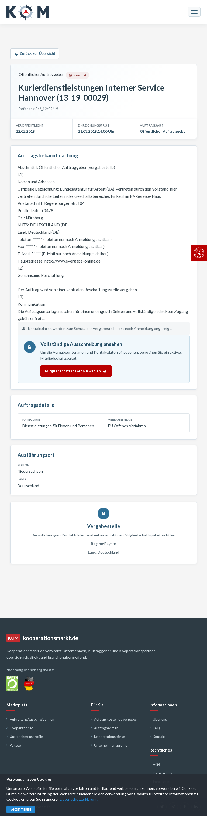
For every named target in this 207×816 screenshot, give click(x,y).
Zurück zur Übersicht (37, 54)
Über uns (160, 719)
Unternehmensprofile (26, 737)
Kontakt (159, 737)
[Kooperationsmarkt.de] (27, 11)
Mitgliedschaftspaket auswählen (73, 371)
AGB (156, 764)
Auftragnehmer (106, 728)
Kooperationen (21, 728)
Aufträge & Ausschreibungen (32, 719)
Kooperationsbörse (109, 737)
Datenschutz (162, 773)
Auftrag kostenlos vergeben (116, 719)
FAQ (156, 728)
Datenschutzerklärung (79, 799)
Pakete (15, 745)
